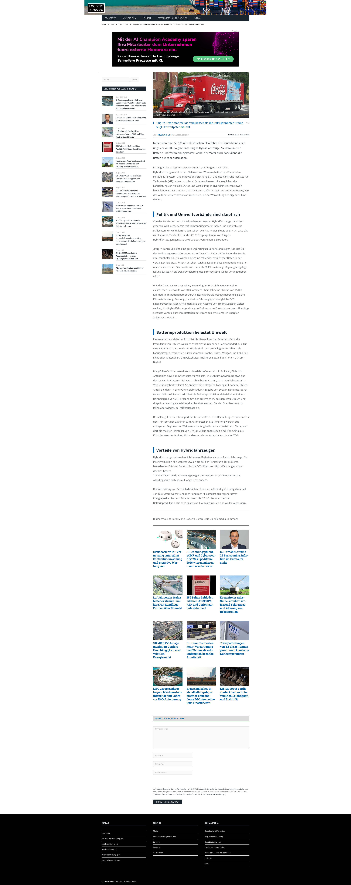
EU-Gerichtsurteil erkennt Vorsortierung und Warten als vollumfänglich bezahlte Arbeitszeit (200, 650)
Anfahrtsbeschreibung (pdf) (113, 838)
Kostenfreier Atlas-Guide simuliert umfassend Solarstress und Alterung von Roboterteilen (233, 604)
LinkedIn (208, 858)
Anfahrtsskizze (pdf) (110, 844)
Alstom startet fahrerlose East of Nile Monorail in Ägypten (129, 269)
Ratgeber (157, 847)
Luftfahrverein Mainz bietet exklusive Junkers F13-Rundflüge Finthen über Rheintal (167, 603)
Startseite (110, 18)
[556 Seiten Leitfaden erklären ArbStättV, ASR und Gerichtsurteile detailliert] (201, 585)
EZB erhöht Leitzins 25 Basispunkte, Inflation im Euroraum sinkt (234, 557)
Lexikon (147, 18)
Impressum (106, 833)
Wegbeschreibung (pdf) (111, 855)
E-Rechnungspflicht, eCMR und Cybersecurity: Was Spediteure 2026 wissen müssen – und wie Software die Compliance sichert (201, 559)
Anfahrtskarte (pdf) (109, 849)
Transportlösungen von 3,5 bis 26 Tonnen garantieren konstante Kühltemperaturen (234, 648)
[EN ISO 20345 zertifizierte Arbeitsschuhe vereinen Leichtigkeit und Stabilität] (234, 676)
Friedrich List (164, 134)
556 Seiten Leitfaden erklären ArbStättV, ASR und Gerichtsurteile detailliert (200, 603)
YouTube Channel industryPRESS (218, 852)
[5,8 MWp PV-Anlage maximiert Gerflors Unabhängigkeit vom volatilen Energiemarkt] (167, 630)
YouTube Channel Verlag (215, 847)
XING (207, 863)
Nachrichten (129, 18)
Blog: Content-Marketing (215, 831)
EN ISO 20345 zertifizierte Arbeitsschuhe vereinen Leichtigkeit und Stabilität (234, 694)
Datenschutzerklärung (215, 794)
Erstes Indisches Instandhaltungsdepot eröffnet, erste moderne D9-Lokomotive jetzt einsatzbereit (201, 696)
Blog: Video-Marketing (214, 836)
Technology (244, 134)
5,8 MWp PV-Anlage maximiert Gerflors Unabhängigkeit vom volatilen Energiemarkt (167, 650)
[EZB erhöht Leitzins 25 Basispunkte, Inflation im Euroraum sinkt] (234, 539)
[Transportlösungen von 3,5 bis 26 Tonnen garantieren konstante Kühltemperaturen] (234, 630)
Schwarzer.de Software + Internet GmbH (120, 881)
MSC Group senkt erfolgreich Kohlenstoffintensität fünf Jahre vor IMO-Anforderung (167, 694)
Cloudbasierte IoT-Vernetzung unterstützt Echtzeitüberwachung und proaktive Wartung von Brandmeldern (167, 559)
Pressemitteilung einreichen (173, 18)
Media (197, 18)
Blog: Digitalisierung (213, 842)
